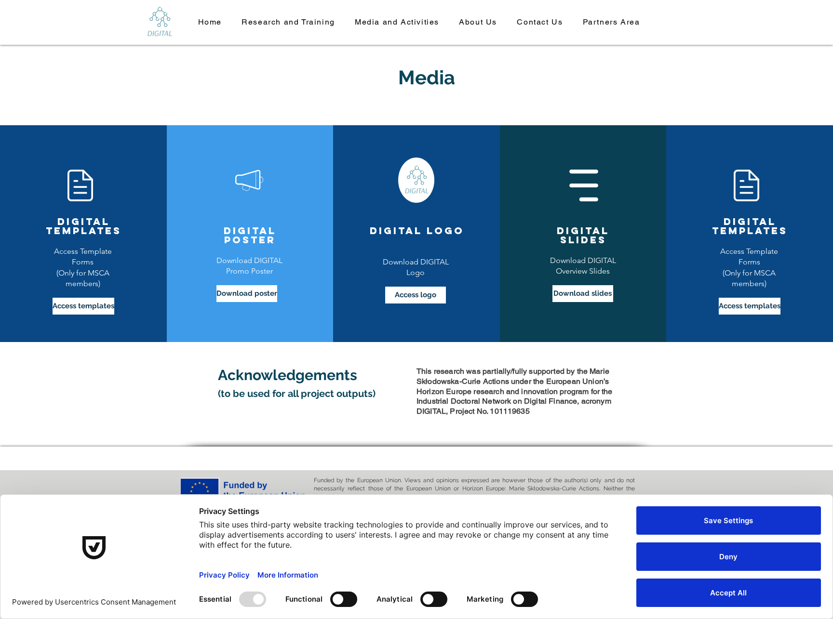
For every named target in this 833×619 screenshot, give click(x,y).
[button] (288, 22)
